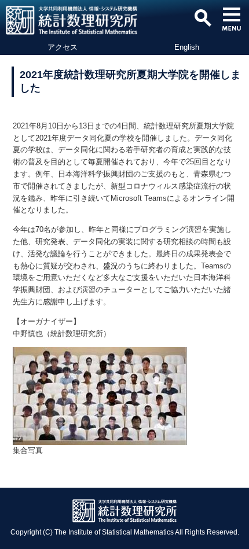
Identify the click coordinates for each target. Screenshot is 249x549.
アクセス (62, 47)
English (186, 47)
